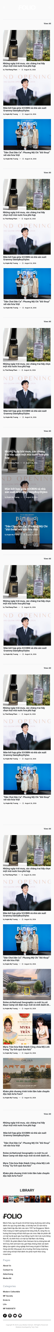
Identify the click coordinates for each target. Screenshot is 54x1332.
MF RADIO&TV (9, 1308)
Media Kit (7, 1278)
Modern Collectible (11, 1292)
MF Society (8, 1296)
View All (47, 23)
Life (5, 1304)
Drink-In (6, 1300)
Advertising (8, 1274)
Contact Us (8, 1270)
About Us (7, 1266)
